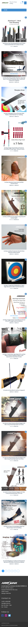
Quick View (14, 41)
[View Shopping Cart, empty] (21, 3)
